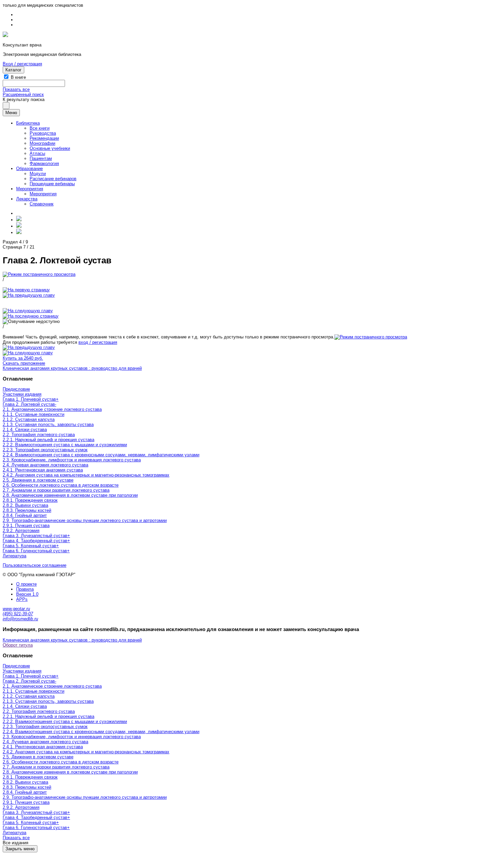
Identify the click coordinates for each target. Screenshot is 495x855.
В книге (18, 77)
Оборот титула (18, 645)
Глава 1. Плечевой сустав (29, 399)
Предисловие (16, 389)
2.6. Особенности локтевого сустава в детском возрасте (61, 485)
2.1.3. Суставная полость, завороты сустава (48, 424)
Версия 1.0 (27, 594)
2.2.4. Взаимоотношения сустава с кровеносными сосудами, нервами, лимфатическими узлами (101, 454)
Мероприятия (29, 188)
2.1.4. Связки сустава (25, 429)
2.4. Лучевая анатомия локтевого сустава (45, 464)
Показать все (16, 89)
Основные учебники (50, 148)
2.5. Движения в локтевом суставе (38, 480)
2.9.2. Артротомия (21, 530)
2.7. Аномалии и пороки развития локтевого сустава (56, 490)
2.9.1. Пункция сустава (26, 525)
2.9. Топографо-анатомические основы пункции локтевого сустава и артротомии (85, 520)
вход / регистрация (97, 342)
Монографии (42, 143)
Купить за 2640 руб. (23, 358)
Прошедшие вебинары (52, 183)
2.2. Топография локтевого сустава (39, 434)
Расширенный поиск (23, 94)
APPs (22, 599)
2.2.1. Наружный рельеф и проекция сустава (48, 439)
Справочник (42, 203)
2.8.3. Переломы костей (27, 510)
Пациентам (41, 158)
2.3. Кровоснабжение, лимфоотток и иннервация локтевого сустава (72, 459)
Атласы (37, 153)
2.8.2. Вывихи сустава (25, 505)
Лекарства (26, 198)
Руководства (43, 133)
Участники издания (22, 394)
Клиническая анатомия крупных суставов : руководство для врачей (72, 368)
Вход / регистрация (22, 63)
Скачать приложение (24, 363)
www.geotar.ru (16, 608)
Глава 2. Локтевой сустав (29, 404)
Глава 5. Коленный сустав (29, 545)
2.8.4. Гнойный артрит (25, 515)
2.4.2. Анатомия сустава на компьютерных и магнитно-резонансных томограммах (86, 475)
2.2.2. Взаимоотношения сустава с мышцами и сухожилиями (65, 444)
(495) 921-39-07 (18, 613)
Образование (29, 168)
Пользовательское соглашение (34, 565)
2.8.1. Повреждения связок (30, 500)
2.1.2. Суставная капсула (29, 419)
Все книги (40, 128)
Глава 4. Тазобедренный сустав (35, 540)
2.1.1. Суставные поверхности (33, 414)
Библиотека (28, 123)
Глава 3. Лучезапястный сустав (35, 535)
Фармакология (44, 163)
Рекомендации (44, 138)
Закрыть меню (20, 848)
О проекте (26, 584)
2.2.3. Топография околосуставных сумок (45, 449)
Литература (14, 555)
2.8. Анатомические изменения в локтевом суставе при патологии (70, 495)
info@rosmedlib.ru (20, 618)
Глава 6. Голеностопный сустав (35, 550)
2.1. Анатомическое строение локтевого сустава (52, 409)
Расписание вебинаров (53, 178)
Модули (38, 173)
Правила (25, 589)
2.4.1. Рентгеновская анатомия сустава (43, 469)
